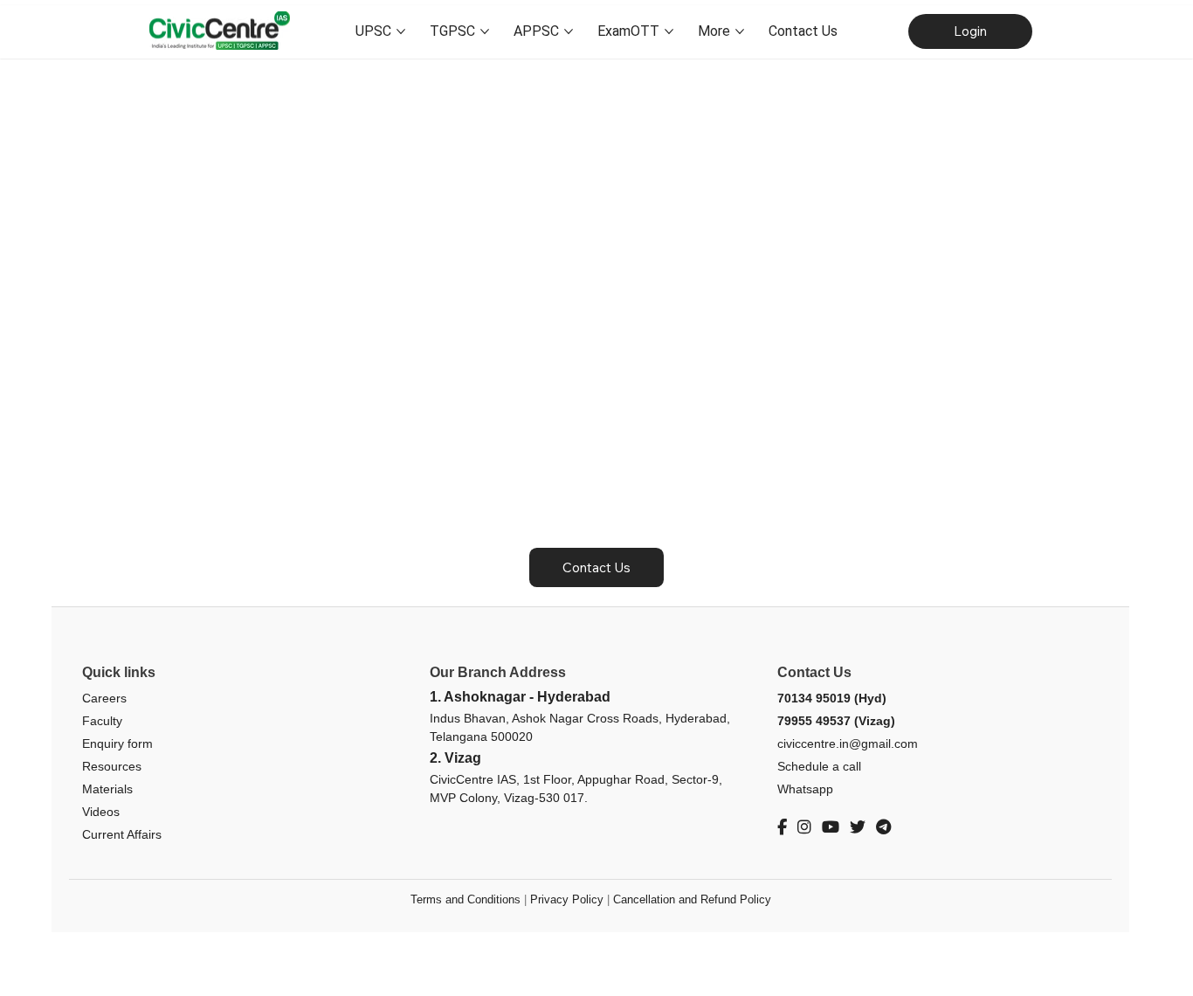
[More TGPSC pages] (484, 31)
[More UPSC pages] (401, 31)
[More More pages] (739, 31)
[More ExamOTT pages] (669, 31)
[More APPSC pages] (568, 31)
